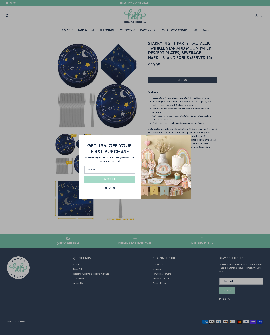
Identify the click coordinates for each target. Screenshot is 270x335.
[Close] (188, 138)
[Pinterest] (114, 188)
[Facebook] (106, 188)
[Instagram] (110, 188)
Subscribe (110, 179)
